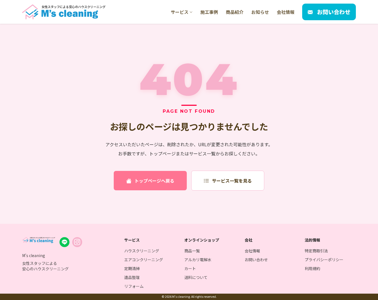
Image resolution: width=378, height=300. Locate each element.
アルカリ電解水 (197, 259)
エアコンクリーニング (143, 259)
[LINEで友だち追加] (64, 242)
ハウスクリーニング (141, 250)
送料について (196, 277)
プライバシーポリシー (324, 259)
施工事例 (209, 12)
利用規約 (312, 268)
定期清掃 (132, 268)
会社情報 (285, 12)
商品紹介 (235, 12)
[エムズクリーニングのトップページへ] (38, 240)
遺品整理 (132, 277)
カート (190, 268)
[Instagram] (77, 242)
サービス (179, 12)
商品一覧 (192, 250)
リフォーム (134, 286)
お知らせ (260, 12)
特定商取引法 (316, 250)
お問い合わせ (256, 259)
